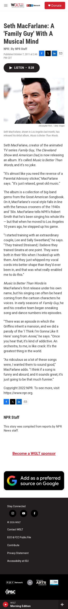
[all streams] (63, 604)
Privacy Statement (18, 553)
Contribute (13, 545)
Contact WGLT (15, 529)
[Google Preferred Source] (34, 480)
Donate (56, 5)
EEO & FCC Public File (19, 537)
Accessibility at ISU (18, 561)
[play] (5, 604)
